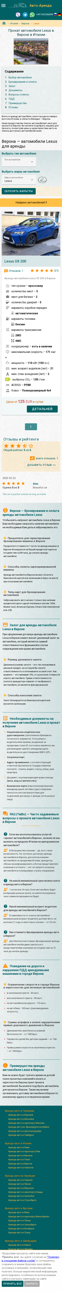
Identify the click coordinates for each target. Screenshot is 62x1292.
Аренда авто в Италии (18, 1143)
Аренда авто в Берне (19, 1245)
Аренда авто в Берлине (20, 1115)
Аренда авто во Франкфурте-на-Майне (28, 1127)
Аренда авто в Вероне (20, 1163)
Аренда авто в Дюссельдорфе (24, 1131)
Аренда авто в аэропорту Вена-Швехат (29, 1216)
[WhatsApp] (32, 14)
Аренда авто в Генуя (19, 1159)
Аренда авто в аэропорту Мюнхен (26, 1123)
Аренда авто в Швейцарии (20, 1240)
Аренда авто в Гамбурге (21, 1135)
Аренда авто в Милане (20, 1155)
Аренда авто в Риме (18, 1147)
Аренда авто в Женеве (20, 1249)
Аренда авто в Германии (19, 1110)
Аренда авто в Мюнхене (21, 1119)
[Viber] (18, 14)
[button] (19, 162)
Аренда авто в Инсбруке (21, 1228)
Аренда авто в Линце (19, 1220)
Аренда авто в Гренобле (21, 1196)
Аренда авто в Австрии (19, 1208)
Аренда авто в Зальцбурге (22, 1224)
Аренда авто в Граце (19, 1232)
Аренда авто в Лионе (19, 1184)
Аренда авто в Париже (20, 1180)
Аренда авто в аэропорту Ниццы (25, 1192)
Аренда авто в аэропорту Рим (24, 1151)
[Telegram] (25, 14)
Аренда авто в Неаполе (20, 1167)
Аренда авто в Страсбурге (22, 1200)
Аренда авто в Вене (18, 1212)
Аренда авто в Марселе (21, 1188)
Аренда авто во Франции (20, 1175)
